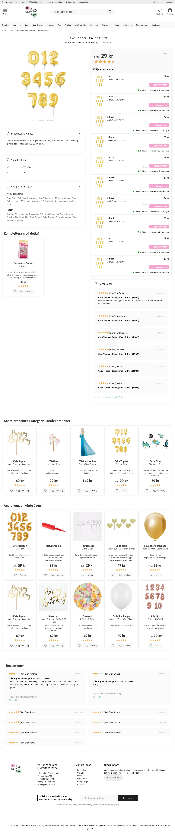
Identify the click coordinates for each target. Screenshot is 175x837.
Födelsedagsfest (142, 25)
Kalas (27, 25)
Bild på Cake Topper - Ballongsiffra (42, 121)
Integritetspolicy (84, 781)
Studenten (156, 25)
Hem (4, 31)
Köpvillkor (81, 770)
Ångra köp (81, 784)
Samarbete (82, 778)
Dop (59, 25)
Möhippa (115, 25)
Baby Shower (38, 25)
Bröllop (68, 25)
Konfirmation (127, 25)
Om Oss (80, 773)
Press (79, 776)
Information (157, 2)
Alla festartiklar (81, 25)
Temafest (5, 25)
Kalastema (17, 25)
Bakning (105, 25)
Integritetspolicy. (112, 804)
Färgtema (50, 25)
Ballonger (94, 25)
